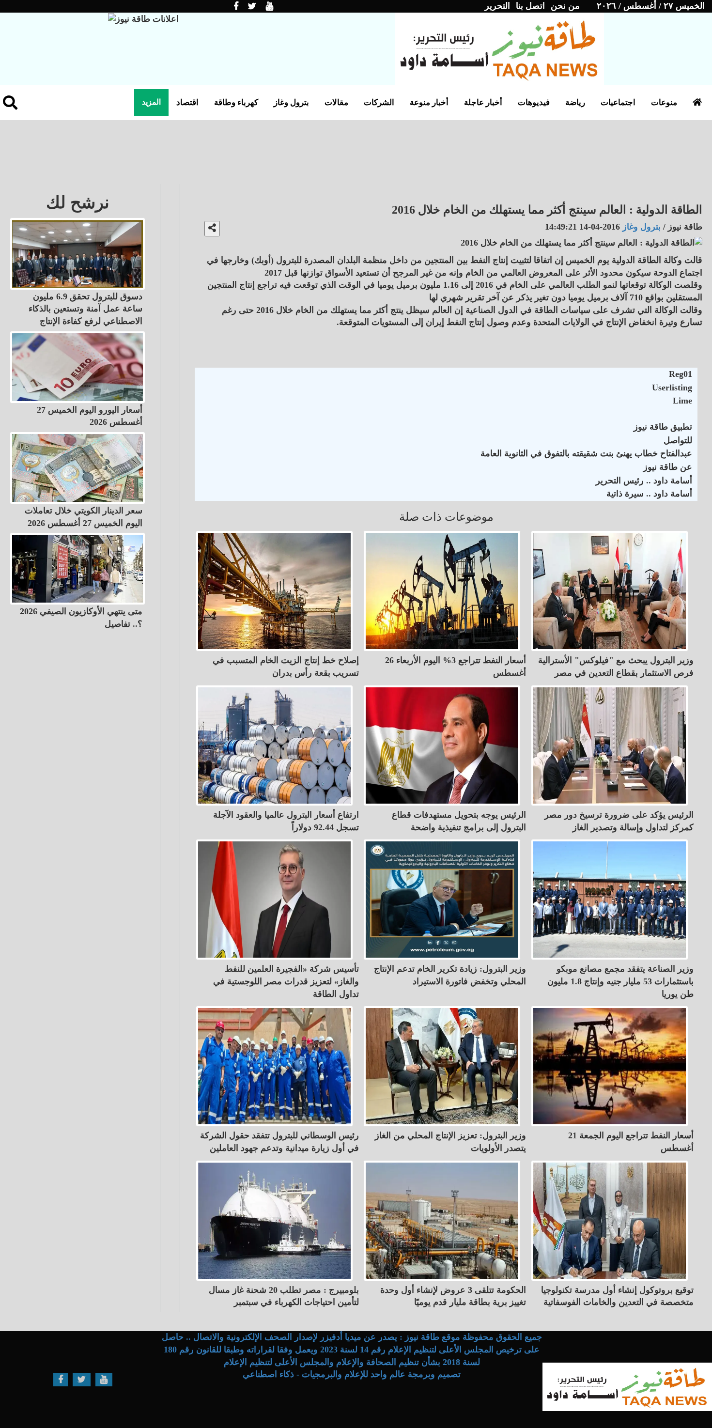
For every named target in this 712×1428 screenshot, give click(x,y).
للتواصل (678, 440)
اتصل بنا (530, 6)
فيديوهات (534, 102)
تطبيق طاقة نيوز (663, 427)
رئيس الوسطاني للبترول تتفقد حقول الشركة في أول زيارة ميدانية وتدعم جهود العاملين (279, 1142)
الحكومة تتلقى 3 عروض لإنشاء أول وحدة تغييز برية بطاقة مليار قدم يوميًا (453, 1296)
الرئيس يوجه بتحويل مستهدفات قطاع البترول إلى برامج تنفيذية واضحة (459, 821)
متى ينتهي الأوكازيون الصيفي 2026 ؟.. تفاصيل (81, 617)
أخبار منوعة (429, 102)
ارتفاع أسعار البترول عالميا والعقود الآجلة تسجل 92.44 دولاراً (286, 821)
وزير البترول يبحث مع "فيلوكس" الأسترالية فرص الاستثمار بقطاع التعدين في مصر (616, 666)
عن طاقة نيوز (667, 467)
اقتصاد (187, 102)
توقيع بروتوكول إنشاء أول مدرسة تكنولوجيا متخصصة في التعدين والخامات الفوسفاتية (617, 1296)
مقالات (336, 102)
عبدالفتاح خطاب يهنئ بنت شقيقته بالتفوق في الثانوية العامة (586, 453)
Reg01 (680, 374)
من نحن (565, 6)
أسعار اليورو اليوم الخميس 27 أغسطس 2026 (89, 416)
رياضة (575, 102)
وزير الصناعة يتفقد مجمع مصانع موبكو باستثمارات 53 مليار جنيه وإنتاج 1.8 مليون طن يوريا (620, 981)
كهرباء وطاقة (236, 102)
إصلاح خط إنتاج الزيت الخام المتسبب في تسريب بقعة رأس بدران (286, 666)
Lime (682, 400)
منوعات (664, 102)
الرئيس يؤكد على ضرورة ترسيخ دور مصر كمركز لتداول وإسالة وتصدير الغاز (619, 821)
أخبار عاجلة (483, 102)
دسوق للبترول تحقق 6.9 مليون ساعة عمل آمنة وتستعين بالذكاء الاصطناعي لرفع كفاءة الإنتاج (85, 309)
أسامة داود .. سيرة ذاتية (649, 493)
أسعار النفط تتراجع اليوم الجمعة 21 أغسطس (631, 1142)
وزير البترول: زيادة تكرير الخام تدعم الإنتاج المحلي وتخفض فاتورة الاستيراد (450, 975)
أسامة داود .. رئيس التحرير (644, 480)
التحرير (497, 6)
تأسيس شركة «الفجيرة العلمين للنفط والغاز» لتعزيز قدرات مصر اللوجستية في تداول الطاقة (286, 981)
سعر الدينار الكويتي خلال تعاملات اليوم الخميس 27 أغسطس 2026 (83, 517)
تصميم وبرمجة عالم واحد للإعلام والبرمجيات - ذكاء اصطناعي (352, 1374)
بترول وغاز (291, 102)
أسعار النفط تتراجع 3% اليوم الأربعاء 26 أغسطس (455, 666)
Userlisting (672, 387)
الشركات (379, 102)
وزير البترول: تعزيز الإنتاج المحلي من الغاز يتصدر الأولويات (450, 1142)
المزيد (151, 102)
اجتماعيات (618, 102)
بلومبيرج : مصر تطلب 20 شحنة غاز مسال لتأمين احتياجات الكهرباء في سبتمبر (284, 1296)
